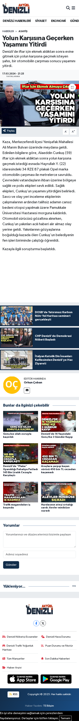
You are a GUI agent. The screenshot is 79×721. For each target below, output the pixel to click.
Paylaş (11, 130)
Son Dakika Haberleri (57, 658)
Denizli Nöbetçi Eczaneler (22, 636)
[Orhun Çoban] (12, 385)
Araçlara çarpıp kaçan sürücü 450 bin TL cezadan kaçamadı (58, 469)
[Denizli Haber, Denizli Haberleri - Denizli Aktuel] (16, 8)
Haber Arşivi (14, 667)
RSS (14, 694)
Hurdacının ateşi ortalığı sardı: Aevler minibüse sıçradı (57, 507)
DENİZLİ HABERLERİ (17, 21)
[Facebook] (36, 623)
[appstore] (23, 679)
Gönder (11, 564)
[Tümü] (74, 586)
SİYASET (41, 21)
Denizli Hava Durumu (58, 636)
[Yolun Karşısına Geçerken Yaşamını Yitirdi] (39, 104)
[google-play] (56, 679)
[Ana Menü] (73, 8)
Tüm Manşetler (16, 658)
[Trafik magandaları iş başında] (20, 492)
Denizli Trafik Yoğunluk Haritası (17, 647)
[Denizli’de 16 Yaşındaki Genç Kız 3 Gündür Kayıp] (58, 421)
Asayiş (23, 31)
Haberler (8, 31)
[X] (43, 623)
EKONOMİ (58, 21)
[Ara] (68, 8)
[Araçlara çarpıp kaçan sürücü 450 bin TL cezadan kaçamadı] (58, 453)
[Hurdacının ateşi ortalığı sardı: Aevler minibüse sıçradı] (58, 492)
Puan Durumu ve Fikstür (59, 645)
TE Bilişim (48, 705)
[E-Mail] (27, 390)
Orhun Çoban (33, 382)
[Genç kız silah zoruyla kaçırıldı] (20, 421)
